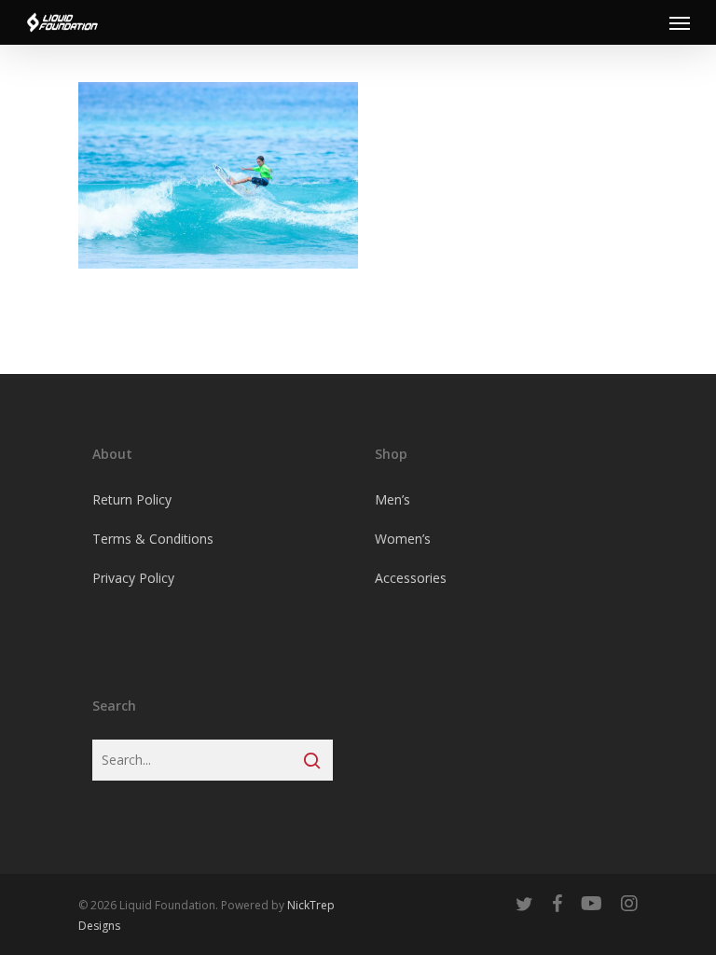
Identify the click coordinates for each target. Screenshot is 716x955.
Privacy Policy (133, 578)
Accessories (411, 578)
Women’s (403, 538)
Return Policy (132, 499)
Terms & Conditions (152, 538)
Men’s (392, 499)
